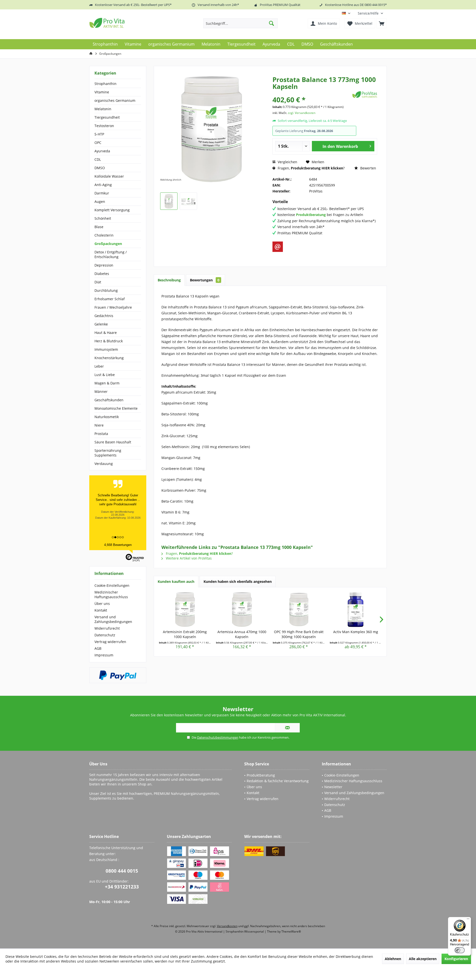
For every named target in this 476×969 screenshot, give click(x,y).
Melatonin (102, 109)
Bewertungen (204, 280)
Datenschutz (104, 635)
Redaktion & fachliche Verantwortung (278, 781)
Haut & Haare (105, 332)
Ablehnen (393, 958)
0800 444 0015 (122, 871)
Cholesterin (104, 235)
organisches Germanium (114, 100)
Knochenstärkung (109, 357)
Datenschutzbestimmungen (217, 737)
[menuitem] (370, 13)
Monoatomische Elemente (116, 408)
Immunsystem (106, 349)
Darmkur (101, 193)
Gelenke (101, 324)
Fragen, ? (311, 168)
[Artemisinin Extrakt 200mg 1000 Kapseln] (185, 609)
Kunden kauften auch (176, 581)
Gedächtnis (103, 315)
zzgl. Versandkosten (301, 113)
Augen (99, 201)
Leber (99, 366)
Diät (97, 282)
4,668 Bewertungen (118, 545)
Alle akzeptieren (423, 958)
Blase (98, 226)
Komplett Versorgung (112, 210)
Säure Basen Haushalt (112, 442)
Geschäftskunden (108, 400)
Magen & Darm (106, 383)
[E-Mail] (277, 247)
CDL (97, 159)
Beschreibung (169, 280)
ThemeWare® (291, 931)
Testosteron (104, 125)
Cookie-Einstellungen (111, 585)
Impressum (103, 655)
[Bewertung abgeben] (311, 93)
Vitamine (101, 92)
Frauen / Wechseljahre (113, 307)
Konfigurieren (456, 958)
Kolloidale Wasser (109, 176)
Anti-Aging (103, 184)
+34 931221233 (122, 887)
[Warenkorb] (381, 23)
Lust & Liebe (104, 374)
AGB (97, 648)
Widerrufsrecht (107, 628)
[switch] (460, 950)
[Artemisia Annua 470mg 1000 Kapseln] (242, 609)
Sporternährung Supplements (107, 453)
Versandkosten (227, 926)
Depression (103, 265)
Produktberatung (261, 775)
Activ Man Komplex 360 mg (355, 631)
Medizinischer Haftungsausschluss (111, 594)
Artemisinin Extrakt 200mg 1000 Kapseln (185, 634)
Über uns (102, 603)
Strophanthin (105, 83)
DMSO (99, 167)
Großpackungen (108, 243)
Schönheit (102, 218)
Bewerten (367, 168)
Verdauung (103, 463)
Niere (99, 425)
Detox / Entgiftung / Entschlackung (110, 254)
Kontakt (100, 610)
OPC (97, 142)
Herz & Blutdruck (108, 341)
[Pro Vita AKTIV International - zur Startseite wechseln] (125, 23)
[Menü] (468, 920)
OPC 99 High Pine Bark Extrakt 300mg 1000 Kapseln (299, 634)
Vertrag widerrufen (110, 641)
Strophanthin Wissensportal (245, 931)
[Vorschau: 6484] (169, 201)
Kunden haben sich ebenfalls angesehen (238, 581)
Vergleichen (287, 162)
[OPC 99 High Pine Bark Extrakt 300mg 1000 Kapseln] (299, 609)
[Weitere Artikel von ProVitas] (364, 94)
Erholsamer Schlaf (109, 298)
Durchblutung (106, 290)
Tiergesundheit (107, 117)
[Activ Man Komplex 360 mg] (356, 609)
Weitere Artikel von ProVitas (188, 558)
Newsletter (333, 786)
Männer (101, 391)
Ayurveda (102, 151)
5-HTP (99, 134)
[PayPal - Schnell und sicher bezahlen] (117, 675)
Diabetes (101, 273)
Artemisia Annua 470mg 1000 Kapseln (241, 634)
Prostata (101, 433)
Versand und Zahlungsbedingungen (113, 619)
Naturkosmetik (106, 416)
